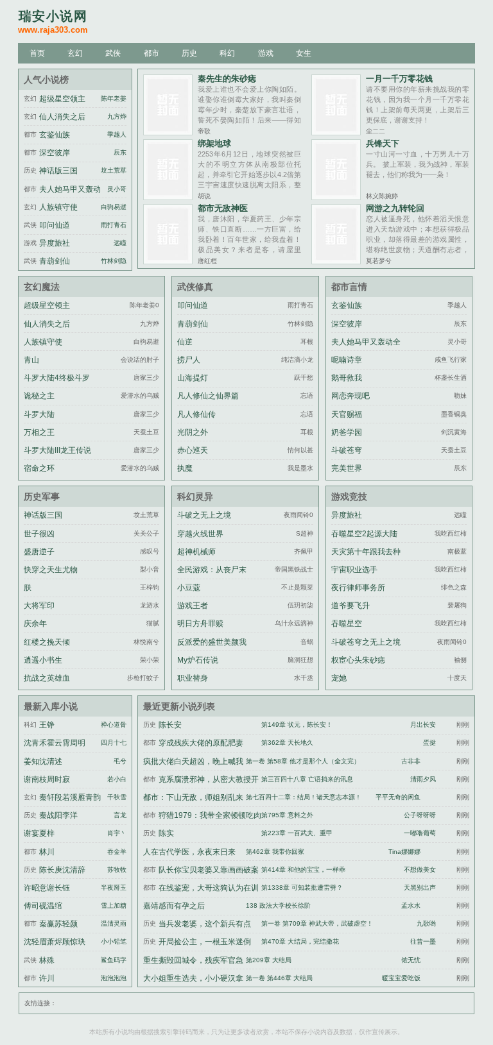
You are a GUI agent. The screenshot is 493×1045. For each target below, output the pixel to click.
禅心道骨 (113, 724)
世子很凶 (39, 533)
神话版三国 (58, 170)
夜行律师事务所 (358, 587)
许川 (47, 978)
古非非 (410, 761)
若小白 (116, 779)
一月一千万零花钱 (399, 78)
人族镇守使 (58, 207)
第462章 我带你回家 (275, 851)
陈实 (166, 833)
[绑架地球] (168, 196)
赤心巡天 (192, 450)
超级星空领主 (62, 98)
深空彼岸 (54, 152)
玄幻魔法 (42, 287)
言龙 (120, 815)
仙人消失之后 (62, 116)
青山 (31, 359)
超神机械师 (196, 551)
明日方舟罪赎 (200, 623)
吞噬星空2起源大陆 (364, 533)
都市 (151, 53)
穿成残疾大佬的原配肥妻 (201, 742)
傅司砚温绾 (43, 905)
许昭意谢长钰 (47, 887)
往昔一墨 (423, 941)
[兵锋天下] (336, 196)
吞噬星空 (346, 623)
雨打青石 (113, 224)
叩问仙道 (54, 225)
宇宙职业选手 (354, 569)
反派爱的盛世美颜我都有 (211, 650)
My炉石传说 (197, 660)
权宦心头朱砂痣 (358, 660)
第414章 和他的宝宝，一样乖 (303, 869)
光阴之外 (192, 432)
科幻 (227, 53)
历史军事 (42, 496)
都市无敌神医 (223, 208)
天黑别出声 (420, 887)
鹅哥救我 (346, 377)
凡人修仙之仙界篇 (208, 395)
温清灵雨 (113, 923)
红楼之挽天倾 (47, 642)
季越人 (116, 134)
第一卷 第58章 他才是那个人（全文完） (303, 761)
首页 (37, 53)
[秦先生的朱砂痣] (168, 131)
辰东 (120, 152)
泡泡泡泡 (113, 977)
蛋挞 (429, 742)
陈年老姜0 (115, 98)
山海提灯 (192, 377)
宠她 (339, 678)
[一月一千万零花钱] (336, 131)
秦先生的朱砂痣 (227, 78)
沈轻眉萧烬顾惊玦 (54, 941)
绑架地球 (214, 143)
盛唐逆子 (39, 551)
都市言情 (349, 287)
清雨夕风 (423, 779)
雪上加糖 (113, 905)
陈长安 (170, 724)
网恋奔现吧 (350, 395)
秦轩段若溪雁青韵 (70, 797)
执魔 (185, 468)
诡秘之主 (39, 395)
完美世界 (346, 468)
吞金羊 (116, 851)
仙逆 (185, 341)
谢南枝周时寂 (47, 779)
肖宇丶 (116, 833)
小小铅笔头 (117, 941)
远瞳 (120, 242)
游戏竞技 (349, 496)
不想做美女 (420, 869)
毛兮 (120, 761)
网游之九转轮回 (395, 208)
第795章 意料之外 (287, 815)
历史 (189, 53)
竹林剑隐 (113, 260)
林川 (47, 851)
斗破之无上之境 (204, 515)
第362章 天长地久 (287, 742)
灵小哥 (116, 188)
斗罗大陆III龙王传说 (57, 450)
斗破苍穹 (346, 450)
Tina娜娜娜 (404, 851)
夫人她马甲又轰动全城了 (366, 349)
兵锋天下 (382, 143)
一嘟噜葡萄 (420, 833)
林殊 (47, 960)
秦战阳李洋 (58, 815)
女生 (303, 53)
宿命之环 (39, 468)
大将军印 (39, 605)
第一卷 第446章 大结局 (279, 977)
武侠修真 (195, 287)
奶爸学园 (346, 432)
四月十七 (113, 742)
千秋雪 (116, 797)
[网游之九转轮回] (336, 260)
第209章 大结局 (268, 960)
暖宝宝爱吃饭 (401, 977)
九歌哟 (426, 923)
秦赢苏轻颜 (58, 923)
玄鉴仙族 (54, 134)
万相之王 (39, 432)
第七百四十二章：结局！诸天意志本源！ (303, 797)
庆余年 (35, 623)
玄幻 (75, 53)
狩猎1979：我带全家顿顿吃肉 (210, 815)
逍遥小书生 (43, 660)
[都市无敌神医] (168, 260)
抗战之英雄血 (47, 678)
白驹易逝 (113, 206)
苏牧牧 (116, 869)
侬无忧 (410, 960)
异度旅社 (54, 243)
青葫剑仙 (54, 261)
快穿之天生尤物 (51, 569)
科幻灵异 (195, 496)
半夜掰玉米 (117, 887)
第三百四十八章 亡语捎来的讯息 (307, 779)
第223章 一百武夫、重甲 (297, 833)
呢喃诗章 (346, 359)
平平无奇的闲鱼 (398, 797)
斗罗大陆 (39, 414)
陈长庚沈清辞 (62, 869)
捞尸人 (188, 359)
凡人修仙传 (196, 414)
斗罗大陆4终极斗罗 (57, 377)
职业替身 (192, 678)
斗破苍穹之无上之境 (366, 642)
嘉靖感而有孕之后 (174, 905)
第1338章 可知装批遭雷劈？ (302, 887)
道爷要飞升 (350, 605)
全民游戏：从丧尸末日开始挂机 (211, 577)
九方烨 (116, 116)
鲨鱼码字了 (117, 960)
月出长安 (423, 724)
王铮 (47, 724)
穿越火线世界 (200, 533)
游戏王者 (192, 605)
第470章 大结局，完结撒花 (300, 941)
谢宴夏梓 (39, 833)
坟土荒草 (113, 170)
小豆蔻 (188, 587)
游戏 (265, 53)
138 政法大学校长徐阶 (278, 905)
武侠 (113, 53)
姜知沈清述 (43, 761)
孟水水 (410, 905)
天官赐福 (346, 414)
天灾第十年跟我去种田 (366, 559)
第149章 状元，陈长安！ (297, 724)
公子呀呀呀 (420, 815)
